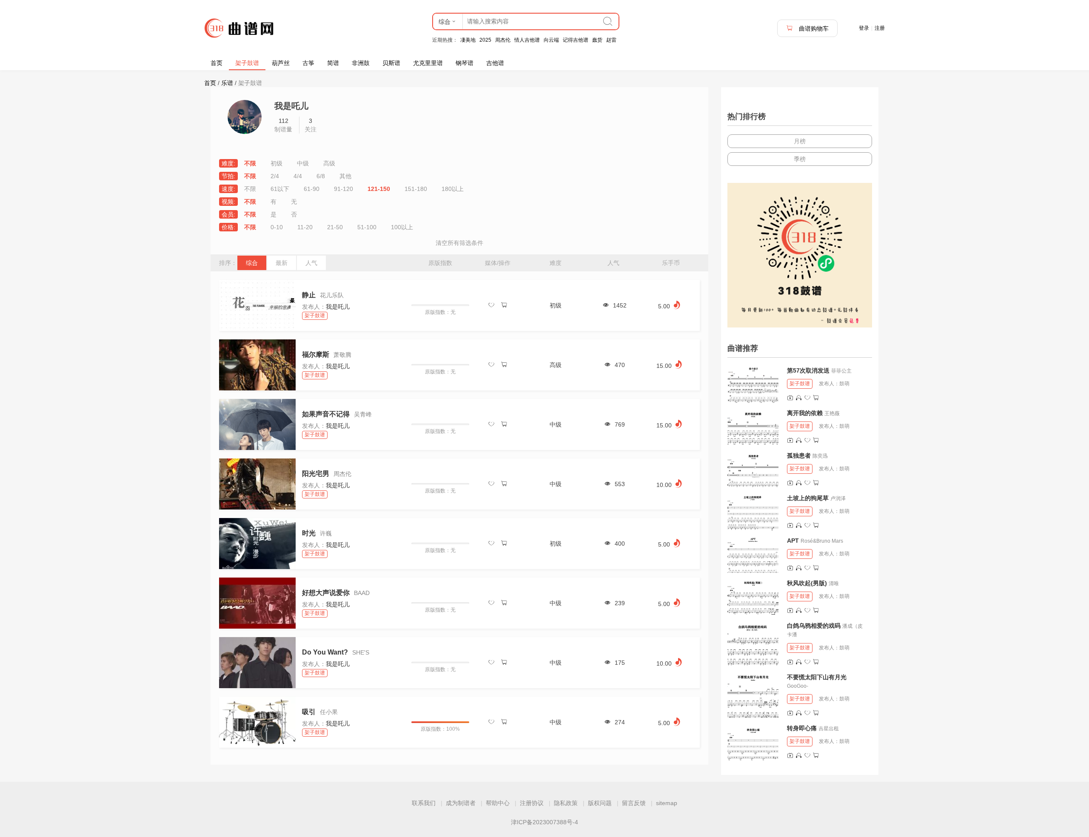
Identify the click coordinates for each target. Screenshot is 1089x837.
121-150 (379, 188)
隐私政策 (566, 803)
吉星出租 (828, 729)
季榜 (800, 159)
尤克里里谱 (428, 63)
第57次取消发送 (808, 370)
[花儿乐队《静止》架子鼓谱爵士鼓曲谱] (257, 305)
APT (793, 540)
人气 (311, 262)
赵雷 (611, 40)
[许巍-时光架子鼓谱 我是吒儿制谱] (257, 543)
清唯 (834, 583)
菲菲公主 (841, 371)
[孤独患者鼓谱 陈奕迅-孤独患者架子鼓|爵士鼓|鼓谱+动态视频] (752, 469)
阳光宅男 (315, 473)
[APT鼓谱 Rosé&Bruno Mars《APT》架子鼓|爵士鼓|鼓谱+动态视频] (752, 554)
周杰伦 (502, 40)
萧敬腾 (342, 354)
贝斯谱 (391, 63)
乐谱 (227, 83)
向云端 (551, 40)
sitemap (666, 803)
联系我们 (424, 803)
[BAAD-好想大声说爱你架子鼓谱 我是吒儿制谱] (257, 603)
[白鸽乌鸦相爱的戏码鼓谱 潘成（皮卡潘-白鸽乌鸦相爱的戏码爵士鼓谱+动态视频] (752, 643)
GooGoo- (797, 686)
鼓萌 (844, 384)
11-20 (305, 227)
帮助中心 (498, 803)
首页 (216, 63)
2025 (485, 40)
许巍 (326, 533)
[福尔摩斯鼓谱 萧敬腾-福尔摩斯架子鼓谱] (257, 364)
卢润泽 (838, 498)
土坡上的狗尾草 (808, 498)
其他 (345, 176)
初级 (276, 163)
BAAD (362, 592)
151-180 (416, 188)
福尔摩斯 (315, 354)
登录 (864, 28)
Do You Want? (325, 652)
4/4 (298, 176)
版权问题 (600, 803)
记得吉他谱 (575, 40)
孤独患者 (799, 455)
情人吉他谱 (527, 40)
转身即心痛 (802, 728)
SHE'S (360, 652)
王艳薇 (832, 413)
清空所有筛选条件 (459, 242)
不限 (250, 163)
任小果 (329, 712)
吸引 (309, 711)
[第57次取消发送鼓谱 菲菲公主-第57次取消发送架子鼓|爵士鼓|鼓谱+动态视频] (752, 384)
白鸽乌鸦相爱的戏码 (814, 625)
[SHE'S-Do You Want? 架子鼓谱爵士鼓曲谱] (257, 662)
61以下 (280, 188)
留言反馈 (634, 803)
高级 (329, 163)
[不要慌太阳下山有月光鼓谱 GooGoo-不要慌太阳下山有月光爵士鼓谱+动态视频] (752, 695)
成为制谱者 (461, 803)
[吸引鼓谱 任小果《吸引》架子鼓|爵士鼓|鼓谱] (257, 722)
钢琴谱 (464, 63)
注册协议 (532, 803)
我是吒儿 (338, 306)
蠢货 (597, 40)
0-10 (277, 227)
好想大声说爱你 (326, 592)
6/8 (320, 176)
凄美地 (468, 40)
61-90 (311, 188)
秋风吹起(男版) (807, 583)
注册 (880, 28)
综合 (252, 262)
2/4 (275, 176)
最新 (282, 262)
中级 (303, 163)
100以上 (402, 227)
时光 (309, 533)
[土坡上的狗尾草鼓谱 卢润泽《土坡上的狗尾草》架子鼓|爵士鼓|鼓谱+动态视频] (752, 512)
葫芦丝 (281, 63)
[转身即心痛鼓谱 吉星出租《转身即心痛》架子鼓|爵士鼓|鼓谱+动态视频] (752, 742)
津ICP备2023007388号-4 (544, 822)
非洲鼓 (361, 63)
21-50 (335, 227)
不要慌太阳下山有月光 (817, 677)
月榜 (800, 141)
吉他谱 (495, 63)
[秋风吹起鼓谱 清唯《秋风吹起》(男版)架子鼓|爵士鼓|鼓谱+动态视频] (752, 597)
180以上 (453, 188)
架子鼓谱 (247, 63)
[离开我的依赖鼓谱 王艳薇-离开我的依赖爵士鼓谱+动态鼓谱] (752, 427)
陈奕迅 (820, 456)
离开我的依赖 (805, 413)
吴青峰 (363, 414)
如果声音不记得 (326, 414)
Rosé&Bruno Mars (822, 541)
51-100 (366, 227)
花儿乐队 (332, 295)
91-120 (343, 188)
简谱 (333, 63)
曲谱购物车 (813, 28)
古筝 (308, 63)
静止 (309, 295)
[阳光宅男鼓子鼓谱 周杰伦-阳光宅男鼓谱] (257, 484)
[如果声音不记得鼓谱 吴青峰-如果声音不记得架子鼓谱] (257, 424)
